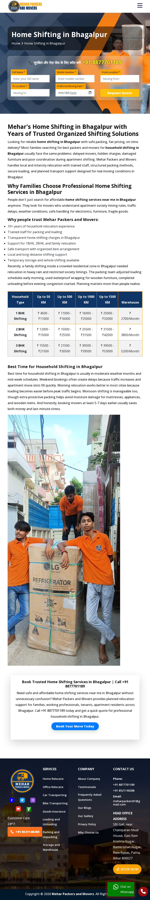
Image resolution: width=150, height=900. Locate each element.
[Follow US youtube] (18, 808)
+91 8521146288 (27, 832)
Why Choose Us (88, 832)
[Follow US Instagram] (32, 800)
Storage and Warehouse (51, 847)
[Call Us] (143, 892)
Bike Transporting (55, 803)
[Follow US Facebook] (11, 800)
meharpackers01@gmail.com (126, 802)
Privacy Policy (87, 824)
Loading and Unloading (51, 821)
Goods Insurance (54, 811)
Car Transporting (55, 795)
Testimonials (87, 787)
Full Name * (18, 72)
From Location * (111, 72)
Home (16, 43)
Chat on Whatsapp (127, 889)
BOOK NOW (129, 869)
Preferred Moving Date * (70, 86)
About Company (89, 779)
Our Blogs (84, 808)
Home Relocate (53, 779)
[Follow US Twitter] (22, 800)
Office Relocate (53, 787)
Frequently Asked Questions (89, 797)
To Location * (19, 86)
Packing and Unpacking (51, 834)
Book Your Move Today (75, 726)
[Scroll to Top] (144, 4)
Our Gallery (85, 816)
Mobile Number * (66, 72)
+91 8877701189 (102, 62)
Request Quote (119, 93)
